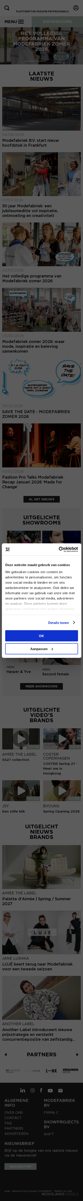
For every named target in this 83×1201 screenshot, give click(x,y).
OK (41, 636)
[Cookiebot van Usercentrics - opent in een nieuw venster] (59, 549)
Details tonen (58, 622)
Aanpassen (39, 649)
